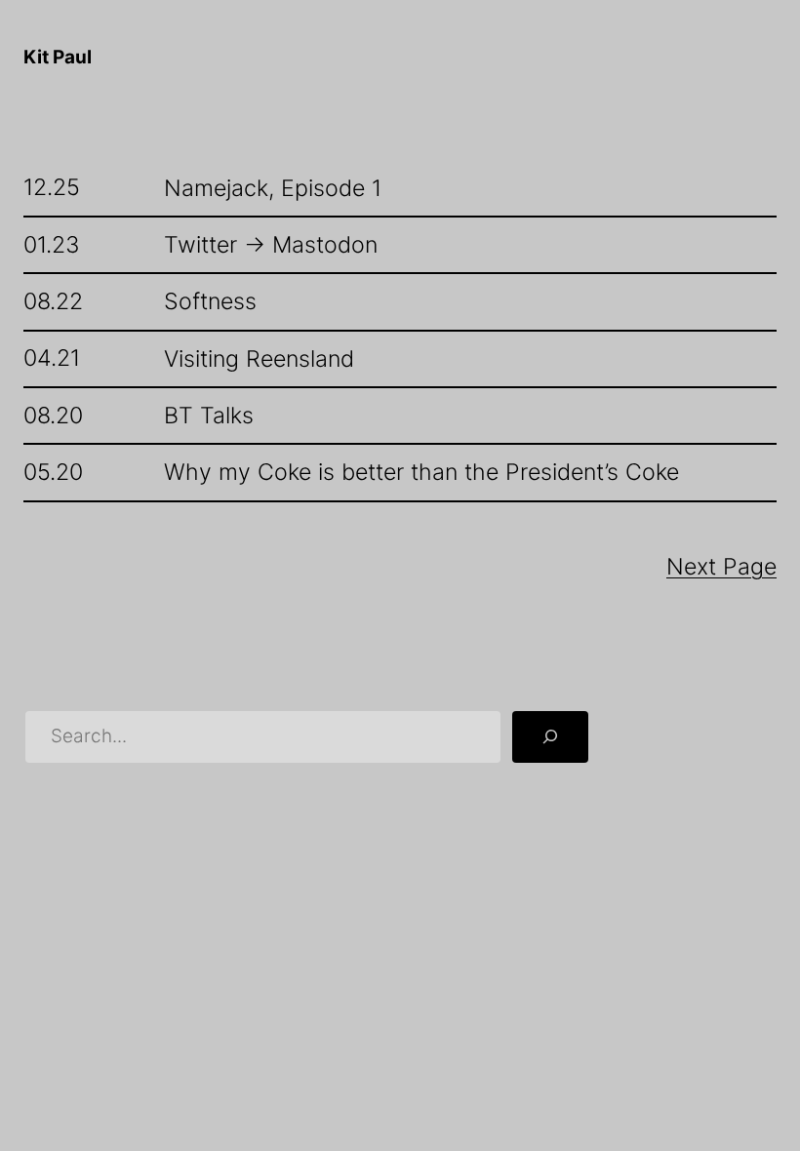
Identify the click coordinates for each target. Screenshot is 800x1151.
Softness (210, 301)
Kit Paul (57, 57)
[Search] (550, 737)
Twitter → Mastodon (271, 245)
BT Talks (209, 415)
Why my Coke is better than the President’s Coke (421, 472)
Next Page (721, 566)
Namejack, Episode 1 (272, 188)
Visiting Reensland (259, 359)
